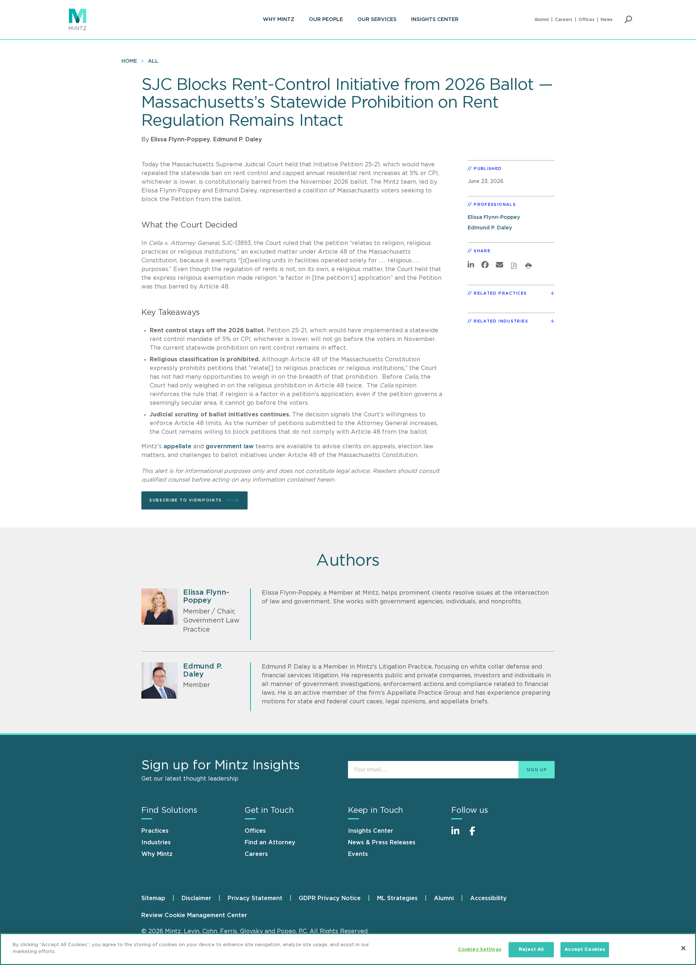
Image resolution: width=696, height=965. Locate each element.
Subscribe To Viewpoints (185, 500)
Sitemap (153, 898)
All (153, 61)
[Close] (683, 948)
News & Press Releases (381, 842)
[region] (348, 949)
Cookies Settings (479, 949)
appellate (177, 446)
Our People (326, 19)
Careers (563, 19)
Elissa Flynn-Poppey (180, 139)
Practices (155, 831)
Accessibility (488, 898)
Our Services (377, 19)
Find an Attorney (270, 842)
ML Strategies (397, 898)
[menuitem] (278, 19)
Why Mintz (278, 19)
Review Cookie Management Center (194, 915)
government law (230, 446)
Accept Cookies (584, 949)
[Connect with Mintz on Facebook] (476, 835)
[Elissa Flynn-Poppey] (159, 606)
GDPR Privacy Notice (330, 898)
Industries (156, 842)
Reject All (531, 949)
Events (358, 854)
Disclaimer (196, 898)
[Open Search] (628, 19)
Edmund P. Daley (237, 139)
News (607, 19)
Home (129, 61)
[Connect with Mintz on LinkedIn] (458, 835)
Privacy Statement (255, 898)
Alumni (541, 19)
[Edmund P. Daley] (159, 680)
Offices (586, 19)
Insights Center (435, 19)
